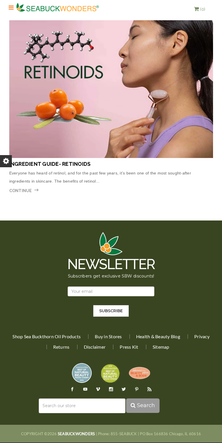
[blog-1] (111, 89)
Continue (20, 190)
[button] (199, 9)
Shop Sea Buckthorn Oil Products (46, 336)
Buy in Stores (108, 336)
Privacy (202, 336)
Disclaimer (95, 347)
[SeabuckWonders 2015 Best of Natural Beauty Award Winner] (110, 372)
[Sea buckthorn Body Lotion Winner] (139, 372)
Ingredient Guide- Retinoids (50, 164)
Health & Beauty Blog (158, 336)
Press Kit (129, 347)
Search (145, 405)
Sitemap (161, 347)
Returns (61, 347)
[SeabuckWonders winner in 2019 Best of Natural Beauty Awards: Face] (82, 372)
